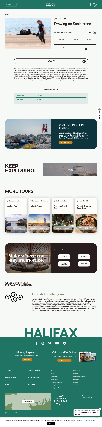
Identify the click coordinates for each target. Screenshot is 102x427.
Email (89, 39)
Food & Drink (33, 377)
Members (75, 373)
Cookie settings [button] (90, 420)
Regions (31, 384)
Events (8, 371)
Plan (7, 384)
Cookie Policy (76, 385)
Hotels (64, 256)
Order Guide (64, 360)
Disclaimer (75, 382)
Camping (84, 256)
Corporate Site (76, 370)
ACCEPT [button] (51, 424)
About (52, 370)
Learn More (65, 142)
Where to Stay (34, 371)
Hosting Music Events (56, 382)
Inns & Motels (64, 264)
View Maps (28, 401)
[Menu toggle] (95, 5)
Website (61, 39)
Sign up (26, 359)
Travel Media (54, 376)
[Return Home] (51, 4)
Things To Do (10, 377)
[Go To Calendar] (89, 5)
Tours (6, 14)
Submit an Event (55, 379)
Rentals (84, 264)
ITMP (52, 373)
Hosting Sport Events (56, 385)
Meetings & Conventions (79, 376)
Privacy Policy (76, 379)
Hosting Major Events (56, 388)
